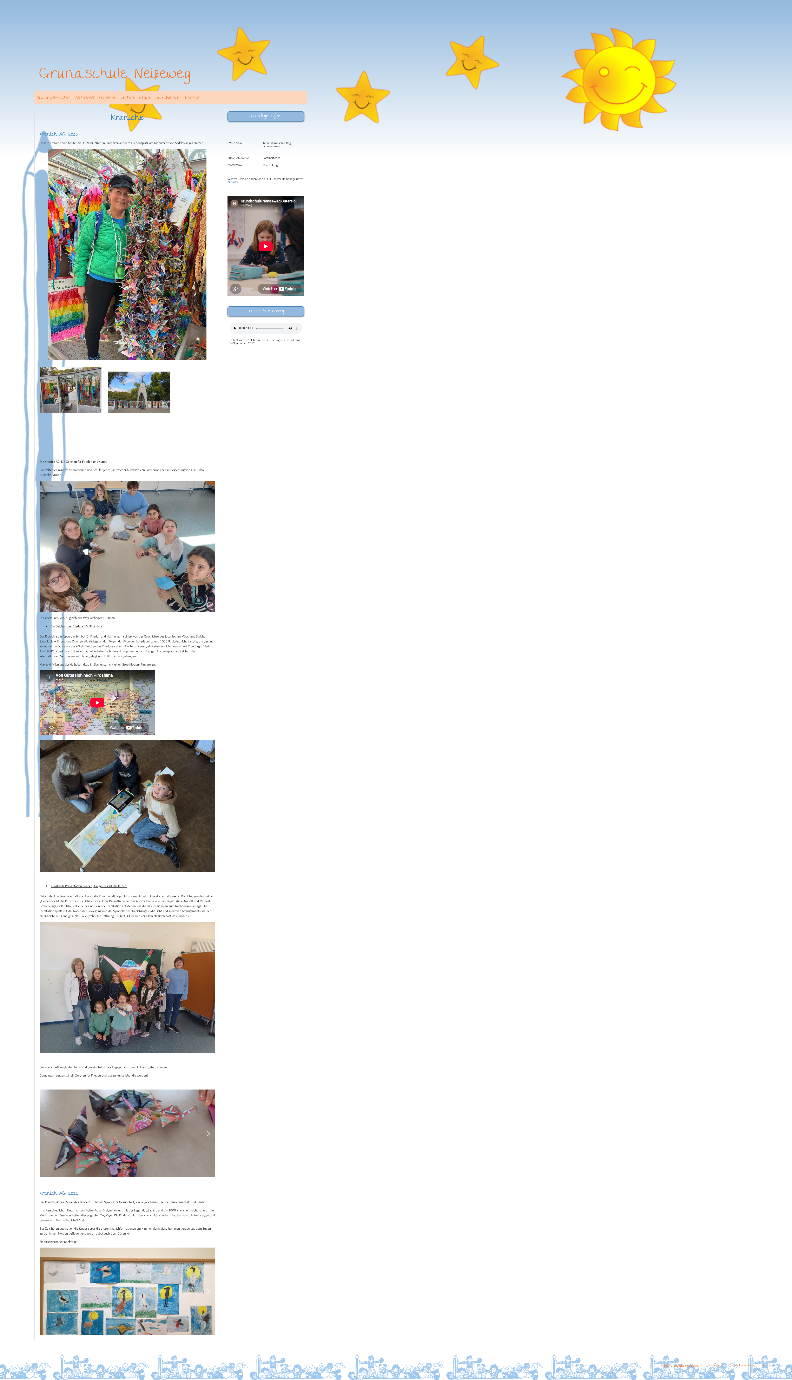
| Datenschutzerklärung (741, 1365)
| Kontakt (766, 1365)
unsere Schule (135, 98)
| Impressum (714, 1365)
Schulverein (168, 98)
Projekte (107, 98)
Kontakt (193, 98)
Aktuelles (84, 98)
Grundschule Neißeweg (115, 75)
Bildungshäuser (53, 98)
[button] (46, 1133)
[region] (127, 1133)
